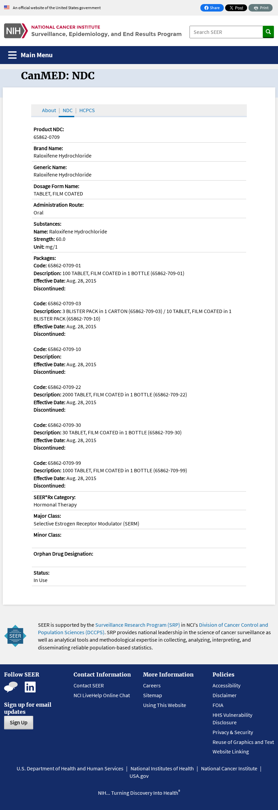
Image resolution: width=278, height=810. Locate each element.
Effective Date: (49, 280)
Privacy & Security (233, 732)
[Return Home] (92, 31)
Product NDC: (49, 129)
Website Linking (231, 751)
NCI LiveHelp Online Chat (102, 695)
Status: (41, 572)
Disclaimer (225, 695)
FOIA (218, 705)
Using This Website (164, 705)
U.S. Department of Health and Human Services (70, 768)
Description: (47, 273)
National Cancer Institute (229, 768)
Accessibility (226, 685)
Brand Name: (48, 148)
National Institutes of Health (162, 768)
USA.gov (139, 775)
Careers (152, 685)
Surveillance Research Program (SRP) (137, 624)
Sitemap (152, 695)
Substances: (47, 223)
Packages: (45, 257)
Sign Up (18, 722)
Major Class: (47, 515)
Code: (40, 265)
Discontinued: (49, 288)
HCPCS (87, 110)
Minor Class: (47, 534)
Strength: (44, 238)
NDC (68, 110)
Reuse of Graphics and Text (243, 742)
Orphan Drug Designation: (63, 553)
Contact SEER (89, 685)
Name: (41, 231)
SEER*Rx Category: (55, 497)
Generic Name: (50, 167)
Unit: (39, 246)
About (49, 110)
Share (214, 8)
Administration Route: (59, 204)
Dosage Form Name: (56, 186)
